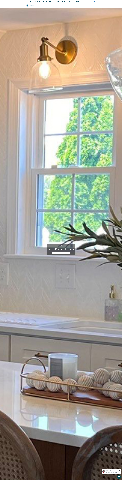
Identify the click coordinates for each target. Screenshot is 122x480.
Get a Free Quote (78, 1)
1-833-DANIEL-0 (29, 1)
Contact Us (93, 5)
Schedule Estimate (61, 252)
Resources (63, 5)
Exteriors (55, 5)
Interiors (46, 5)
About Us (79, 5)
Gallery (86, 5)
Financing (71, 5)
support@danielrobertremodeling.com (46, 1)
